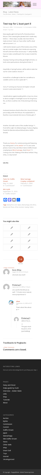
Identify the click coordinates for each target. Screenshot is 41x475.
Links (5, 394)
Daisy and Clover (9, 385)
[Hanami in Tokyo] (29, 234)
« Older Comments (8, 267)
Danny (12, 143)
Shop (5, 397)
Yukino (31, 207)
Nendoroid (6, 207)
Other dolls (7, 444)
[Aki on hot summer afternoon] (29, 241)
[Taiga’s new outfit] (11, 234)
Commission (28, 27)
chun (11, 29)
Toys (5, 453)
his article (19, 145)
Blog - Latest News (11, 12)
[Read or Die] (29, 227)
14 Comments (18, 27)
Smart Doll (7, 450)
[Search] (29, 4)
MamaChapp (7, 436)
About (5, 402)
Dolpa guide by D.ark (11, 388)
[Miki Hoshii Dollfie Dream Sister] (29, 247)
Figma (19, 205)
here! (28, 150)
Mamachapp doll (27, 205)
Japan (5, 433)
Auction (6, 418)
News (5, 442)
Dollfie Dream (8, 430)
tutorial (5, 456)
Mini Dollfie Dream (10, 439)
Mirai (34, 205)
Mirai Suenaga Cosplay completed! (27, 180)
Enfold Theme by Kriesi (27, 472)
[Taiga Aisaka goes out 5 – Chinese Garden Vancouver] (11, 227)
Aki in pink (6, 189)
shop (5, 447)
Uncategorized (8, 459)
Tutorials (6, 400)
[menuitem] (29, 4)
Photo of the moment (17, 207)
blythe (5, 421)
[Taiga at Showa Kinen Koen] (11, 247)
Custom (6, 427)
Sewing (26, 207)
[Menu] (34, 4)
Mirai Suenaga (17, 150)
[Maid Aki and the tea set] (11, 241)
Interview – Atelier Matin (12, 391)
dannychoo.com (12, 205)
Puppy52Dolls (15, 472)
